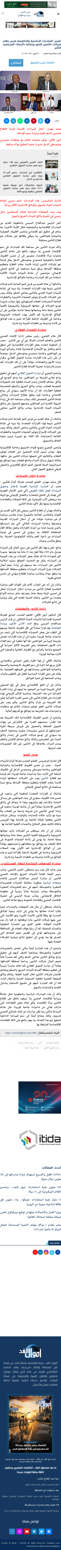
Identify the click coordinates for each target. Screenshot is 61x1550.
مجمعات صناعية (52, 883)
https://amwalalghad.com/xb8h (20, 1033)
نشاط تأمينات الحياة (32, 1048)
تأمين (40, 1043)
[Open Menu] (58, 14)
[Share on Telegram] (13, 121)
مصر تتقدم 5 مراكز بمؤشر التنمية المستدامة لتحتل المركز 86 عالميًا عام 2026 (30, 1227)
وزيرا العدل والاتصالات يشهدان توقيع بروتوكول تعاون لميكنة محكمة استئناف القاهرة (30, 1214)
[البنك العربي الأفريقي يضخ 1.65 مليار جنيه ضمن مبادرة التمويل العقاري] (51, 164)
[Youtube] (27, 1532)
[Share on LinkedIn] (27, 121)
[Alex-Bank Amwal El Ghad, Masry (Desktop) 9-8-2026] (30, 3)
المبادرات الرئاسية (53, 1043)
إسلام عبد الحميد (50, 53)
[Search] (2, 14)
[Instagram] (19, 1532)
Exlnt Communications (49, 1546)
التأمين (44, 778)
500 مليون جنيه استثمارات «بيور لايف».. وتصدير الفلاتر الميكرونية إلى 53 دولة (30, 1189)
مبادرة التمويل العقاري (29, 373)
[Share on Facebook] (47, 121)
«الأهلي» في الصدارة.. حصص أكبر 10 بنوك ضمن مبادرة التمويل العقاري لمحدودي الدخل (22, 176)
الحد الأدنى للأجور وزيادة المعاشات (30, 625)
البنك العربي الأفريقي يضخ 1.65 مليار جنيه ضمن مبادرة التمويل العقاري (22, 163)
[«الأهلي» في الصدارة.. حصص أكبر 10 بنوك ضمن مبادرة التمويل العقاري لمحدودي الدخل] (51, 176)
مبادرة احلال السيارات (25, 1043)
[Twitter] (42, 1532)
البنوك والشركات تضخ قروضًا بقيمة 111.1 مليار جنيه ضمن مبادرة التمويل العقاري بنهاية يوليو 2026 (22, 188)
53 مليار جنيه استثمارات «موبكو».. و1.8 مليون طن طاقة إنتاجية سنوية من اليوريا (30, 1202)
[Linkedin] (34, 1532)
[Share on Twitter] (40, 121)
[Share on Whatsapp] (20, 121)
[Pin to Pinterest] (34, 121)
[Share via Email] (6, 121)
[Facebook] (49, 1532)
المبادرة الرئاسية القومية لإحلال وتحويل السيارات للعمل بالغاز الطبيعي (30, 488)
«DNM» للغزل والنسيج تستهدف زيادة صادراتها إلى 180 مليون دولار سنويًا (30, 1177)
